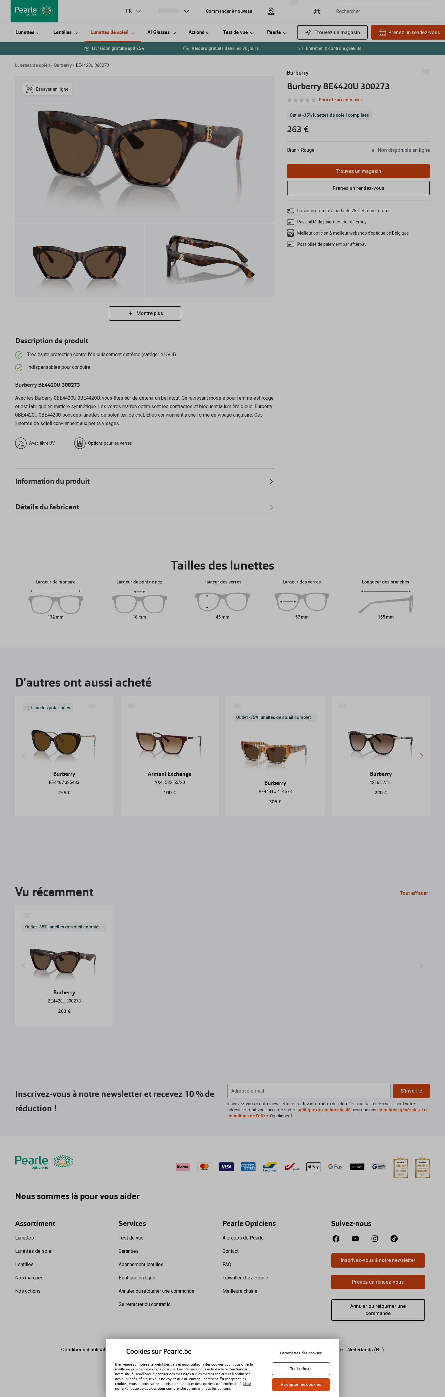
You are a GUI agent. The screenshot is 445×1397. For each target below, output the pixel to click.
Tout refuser (301, 1368)
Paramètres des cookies (301, 1353)
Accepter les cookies (301, 1384)
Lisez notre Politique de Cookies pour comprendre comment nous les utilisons (183, 1386)
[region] (222, 1368)
